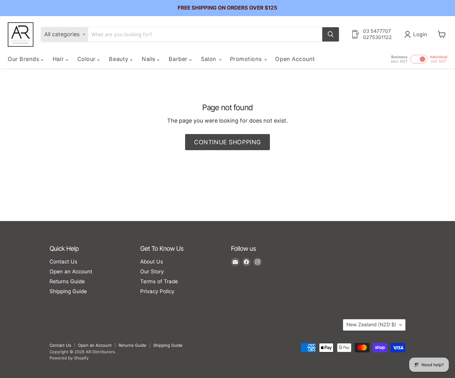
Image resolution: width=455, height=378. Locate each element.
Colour (87, 59)
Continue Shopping (227, 142)
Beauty (119, 59)
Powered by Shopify (69, 357)
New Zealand (371, 325)
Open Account (295, 59)
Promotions (247, 59)
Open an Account (71, 271)
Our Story (152, 271)
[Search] (330, 34)
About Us (151, 262)
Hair (59, 59)
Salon (209, 59)
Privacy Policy (157, 291)
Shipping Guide (68, 291)
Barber (179, 59)
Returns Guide (67, 281)
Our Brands (24, 59)
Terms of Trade (159, 281)
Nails (149, 59)
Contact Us (63, 262)
